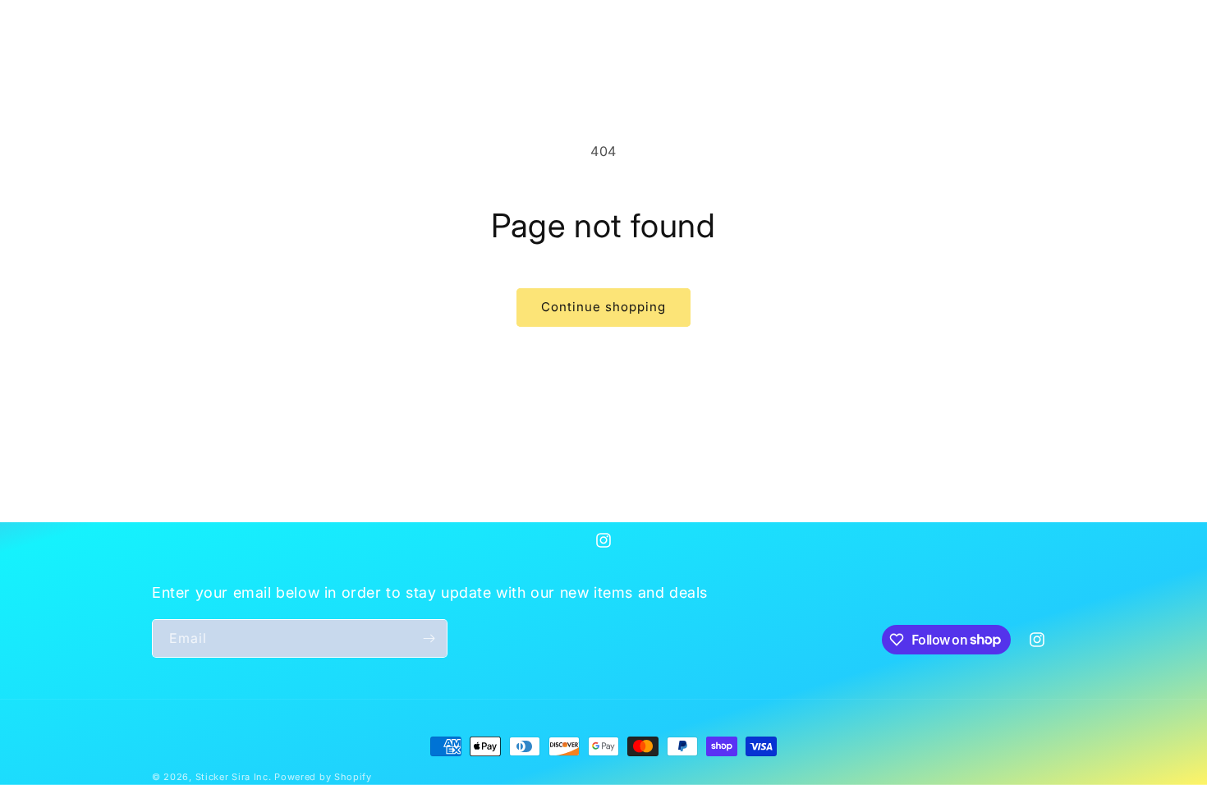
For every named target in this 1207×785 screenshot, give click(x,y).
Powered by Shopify (323, 777)
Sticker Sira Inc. (235, 777)
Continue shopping (603, 306)
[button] (170, 21)
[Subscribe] (429, 638)
